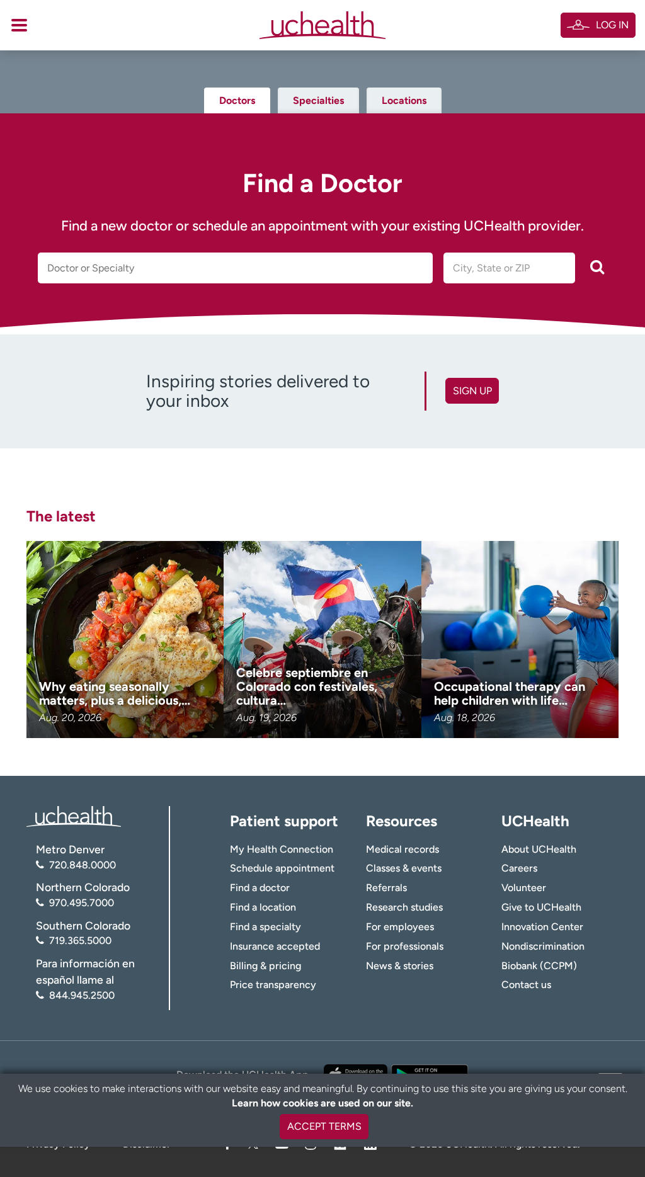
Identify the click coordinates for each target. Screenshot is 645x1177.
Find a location (263, 907)
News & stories (399, 966)
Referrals (386, 888)
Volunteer (523, 888)
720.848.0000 (82, 865)
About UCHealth (538, 849)
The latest (61, 516)
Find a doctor (260, 888)
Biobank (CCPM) (539, 966)
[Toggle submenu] (19, 25)
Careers (519, 868)
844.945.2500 (82, 995)
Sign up (472, 391)
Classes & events (404, 868)
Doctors (237, 100)
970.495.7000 (81, 903)
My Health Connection (281, 849)
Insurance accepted (275, 946)
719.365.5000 (80, 941)
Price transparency (273, 985)
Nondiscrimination (543, 946)
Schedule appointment (282, 868)
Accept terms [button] (324, 1126)
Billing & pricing (265, 966)
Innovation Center (542, 927)
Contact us (526, 985)
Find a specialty (265, 927)
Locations (404, 100)
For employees (400, 927)
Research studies (404, 907)
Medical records (402, 849)
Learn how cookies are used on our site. (322, 1103)
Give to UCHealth (541, 907)
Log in (612, 25)
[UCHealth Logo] (73, 816)
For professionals (404, 946)
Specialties (318, 100)
